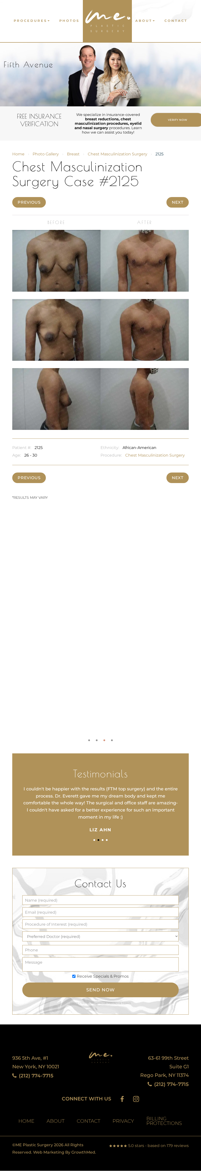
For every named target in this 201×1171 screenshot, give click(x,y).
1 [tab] (89, 740)
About (143, 21)
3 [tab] (104, 740)
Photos (69, 21)
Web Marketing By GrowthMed (64, 1152)
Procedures (30, 21)
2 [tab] (97, 740)
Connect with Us (86, 1098)
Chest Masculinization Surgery (117, 154)
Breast (73, 154)
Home (18, 154)
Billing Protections (164, 1121)
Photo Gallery (46, 154)
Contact (176, 21)
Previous (29, 202)
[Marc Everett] (107, 19)
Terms (126, 1003)
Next (177, 202)
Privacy (113, 1003)
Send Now (100, 990)
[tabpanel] (100, 626)
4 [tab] (112, 740)
